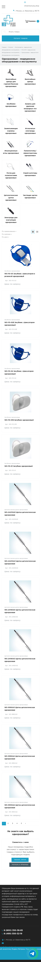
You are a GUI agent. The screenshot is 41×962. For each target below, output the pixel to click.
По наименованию (8, 231)
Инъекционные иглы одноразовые (11, 152)
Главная (4, 47)
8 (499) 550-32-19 (13, 934)
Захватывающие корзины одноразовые (11, 131)
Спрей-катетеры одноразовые (30, 174)
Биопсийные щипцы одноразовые (30, 82)
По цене (5, 237)
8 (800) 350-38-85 (13, 930)
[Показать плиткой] (33, 231)
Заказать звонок (20, 859)
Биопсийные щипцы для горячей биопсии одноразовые (11, 83)
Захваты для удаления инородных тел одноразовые (30, 107)
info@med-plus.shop (31, 6)
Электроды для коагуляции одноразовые (10, 220)
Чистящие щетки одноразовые (30, 196)
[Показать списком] (37, 231)
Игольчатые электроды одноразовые (30, 131)
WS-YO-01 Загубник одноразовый (18, 466)
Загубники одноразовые (11, 105)
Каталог (10, 47)
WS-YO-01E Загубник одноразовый (19, 420)
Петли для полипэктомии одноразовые (11, 175)
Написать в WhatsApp (20, 864)
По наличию (6, 234)
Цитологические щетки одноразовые (11, 198)
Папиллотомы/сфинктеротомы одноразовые (30, 153)
